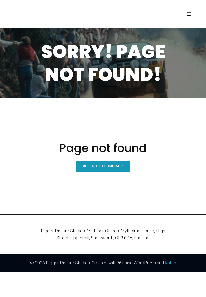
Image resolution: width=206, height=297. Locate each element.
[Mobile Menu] (189, 14)
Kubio (170, 262)
